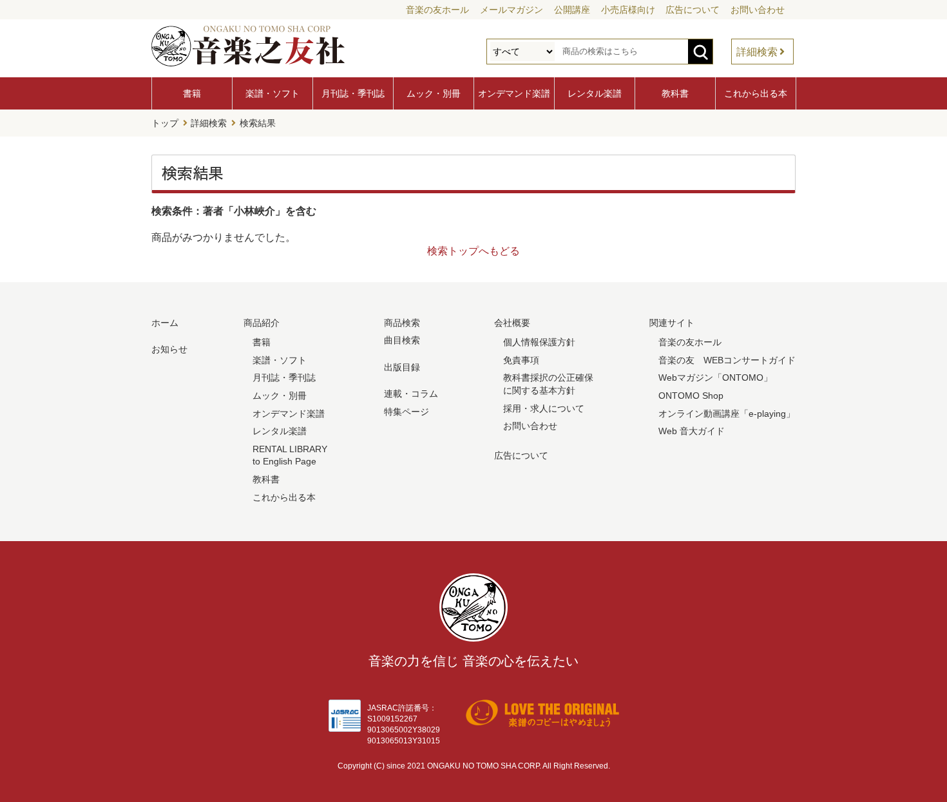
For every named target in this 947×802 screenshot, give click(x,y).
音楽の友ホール (437, 10)
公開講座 (572, 10)
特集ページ (406, 411)
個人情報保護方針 (539, 342)
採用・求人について (543, 408)
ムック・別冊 (434, 93)
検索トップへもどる (473, 250)
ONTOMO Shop (690, 395)
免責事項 (521, 360)
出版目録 (402, 367)
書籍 (192, 93)
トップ (164, 123)
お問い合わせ (758, 10)
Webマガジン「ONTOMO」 (715, 377)
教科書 (675, 93)
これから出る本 (755, 93)
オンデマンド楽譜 (514, 93)
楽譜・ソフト (272, 93)
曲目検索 (402, 340)
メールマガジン (511, 10)
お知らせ (169, 349)
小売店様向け (628, 10)
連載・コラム (411, 393)
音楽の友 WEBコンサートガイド (727, 360)
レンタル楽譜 (595, 93)
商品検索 (402, 323)
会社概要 (512, 323)
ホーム (164, 323)
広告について (692, 10)
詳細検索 (757, 51)
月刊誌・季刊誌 (353, 93)
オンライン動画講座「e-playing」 (726, 413)
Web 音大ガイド (691, 431)
